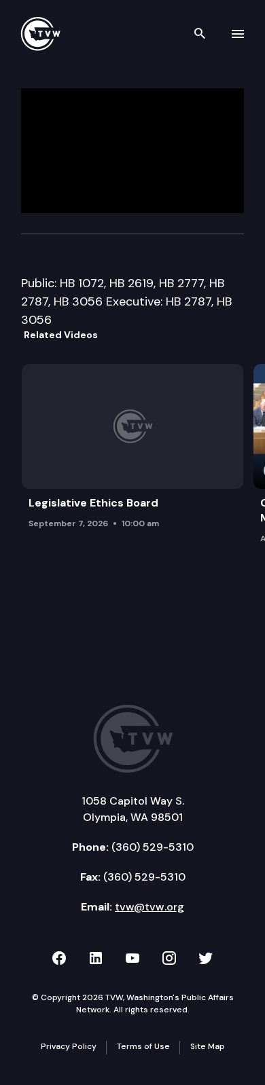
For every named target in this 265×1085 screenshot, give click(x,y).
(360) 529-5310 (152, 847)
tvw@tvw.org (149, 907)
